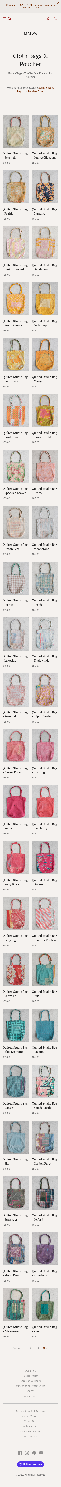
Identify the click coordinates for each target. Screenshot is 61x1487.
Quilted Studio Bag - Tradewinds (44, 658)
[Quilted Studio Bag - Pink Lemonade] (16, 242)
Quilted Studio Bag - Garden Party (44, 1161)
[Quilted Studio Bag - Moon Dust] (16, 1249)
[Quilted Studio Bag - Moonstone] (45, 522)
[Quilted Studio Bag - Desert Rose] (16, 745)
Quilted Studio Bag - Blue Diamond (15, 1049)
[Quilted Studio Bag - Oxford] (45, 1193)
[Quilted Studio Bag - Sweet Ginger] (16, 298)
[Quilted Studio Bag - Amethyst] (45, 1249)
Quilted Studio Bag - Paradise (44, 211)
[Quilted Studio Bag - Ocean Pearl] (16, 522)
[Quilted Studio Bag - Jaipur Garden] (45, 690)
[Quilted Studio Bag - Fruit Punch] (16, 410)
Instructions (30, 1436)
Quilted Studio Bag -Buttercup (44, 323)
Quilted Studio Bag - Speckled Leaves (15, 491)
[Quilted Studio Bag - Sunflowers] (16, 354)
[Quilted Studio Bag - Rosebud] (16, 690)
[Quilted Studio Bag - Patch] (45, 1304)
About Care (30, 1396)
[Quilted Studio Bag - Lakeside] (16, 634)
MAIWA (30, 33)
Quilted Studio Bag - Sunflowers (15, 379)
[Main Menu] (4, 18)
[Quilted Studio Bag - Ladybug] (16, 913)
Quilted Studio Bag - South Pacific (44, 1105)
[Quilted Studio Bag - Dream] (45, 857)
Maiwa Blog (30, 1421)
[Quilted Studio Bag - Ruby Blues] (16, 857)
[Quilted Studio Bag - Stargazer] (16, 1193)
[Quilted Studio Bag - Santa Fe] (16, 969)
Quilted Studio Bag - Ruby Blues (15, 882)
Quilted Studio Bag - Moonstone (44, 546)
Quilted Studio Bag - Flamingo (44, 770)
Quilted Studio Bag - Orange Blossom (44, 155)
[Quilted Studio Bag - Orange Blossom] (45, 131)
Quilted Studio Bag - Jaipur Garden (44, 714)
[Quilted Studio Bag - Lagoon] (45, 1025)
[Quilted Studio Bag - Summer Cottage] (45, 913)
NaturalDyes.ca (30, 1416)
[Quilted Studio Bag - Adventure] (16, 1304)
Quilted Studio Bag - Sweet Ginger (15, 323)
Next (45, 1348)
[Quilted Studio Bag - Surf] (45, 969)
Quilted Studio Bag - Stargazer (15, 1217)
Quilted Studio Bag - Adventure (15, 1329)
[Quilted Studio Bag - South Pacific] (45, 1081)
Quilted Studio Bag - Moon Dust (15, 1273)
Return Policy (30, 1375)
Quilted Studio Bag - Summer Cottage (44, 938)
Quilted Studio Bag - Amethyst (44, 1273)
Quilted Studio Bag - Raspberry (44, 826)
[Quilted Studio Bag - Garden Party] (45, 1137)
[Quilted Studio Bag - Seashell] (16, 131)
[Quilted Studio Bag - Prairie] (16, 187)
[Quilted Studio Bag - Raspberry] (45, 801)
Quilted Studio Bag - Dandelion (44, 267)
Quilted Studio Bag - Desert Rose (15, 770)
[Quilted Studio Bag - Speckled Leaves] (16, 466)
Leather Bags (35, 91)
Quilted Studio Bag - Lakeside (15, 658)
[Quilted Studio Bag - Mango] (45, 354)
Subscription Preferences (30, 1385)
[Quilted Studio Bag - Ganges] (16, 1081)
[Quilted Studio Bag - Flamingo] (45, 745)
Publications (30, 1426)
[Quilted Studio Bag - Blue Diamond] (16, 1025)
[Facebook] (20, 1453)
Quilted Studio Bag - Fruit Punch (15, 435)
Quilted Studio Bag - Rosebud (15, 714)
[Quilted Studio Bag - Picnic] (16, 578)
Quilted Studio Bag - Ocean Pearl (15, 546)
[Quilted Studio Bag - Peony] (45, 466)
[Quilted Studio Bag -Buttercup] (45, 298)
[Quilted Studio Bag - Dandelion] (45, 242)
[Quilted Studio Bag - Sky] (16, 1137)
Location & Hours (30, 1380)
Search (30, 1391)
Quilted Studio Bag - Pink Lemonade (15, 267)
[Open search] (9, 18)
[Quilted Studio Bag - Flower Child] (45, 410)
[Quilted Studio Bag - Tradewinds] (45, 634)
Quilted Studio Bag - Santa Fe (15, 993)
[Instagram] (27, 1453)
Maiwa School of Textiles (30, 1411)
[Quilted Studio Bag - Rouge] (16, 801)
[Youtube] (41, 1453)
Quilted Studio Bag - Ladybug (15, 938)
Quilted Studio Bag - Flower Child (44, 435)
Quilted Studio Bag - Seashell (15, 155)
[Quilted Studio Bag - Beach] (45, 578)
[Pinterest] (34, 1453)
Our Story (30, 1370)
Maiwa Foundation (30, 1431)
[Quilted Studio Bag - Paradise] (45, 187)
